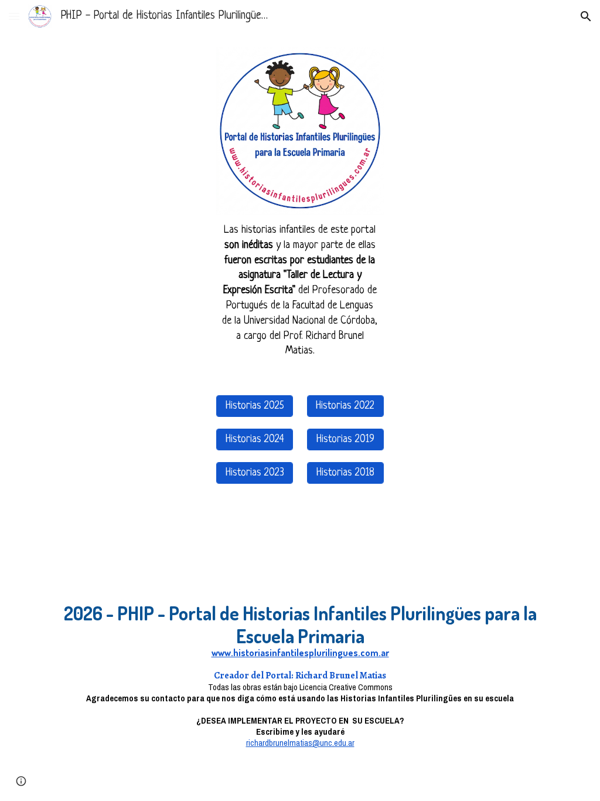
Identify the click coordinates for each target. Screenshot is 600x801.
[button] (14, 16)
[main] (300, 291)
